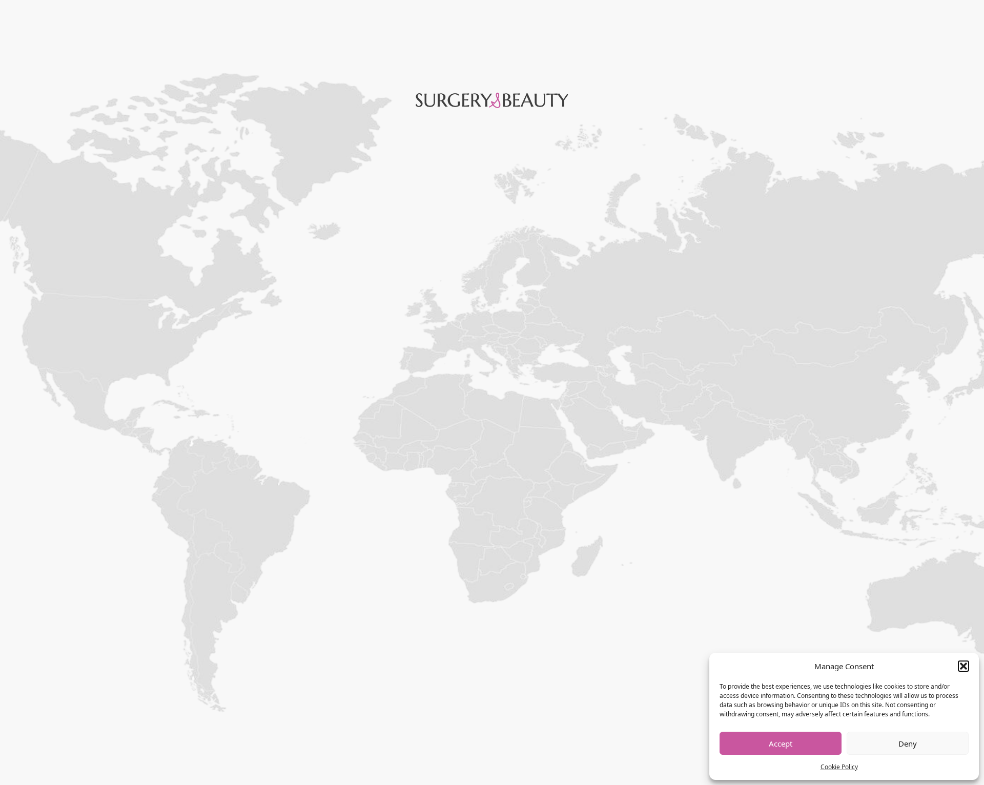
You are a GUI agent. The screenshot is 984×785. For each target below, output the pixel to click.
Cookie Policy (839, 766)
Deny (907, 743)
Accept (780, 743)
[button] (963, 666)
